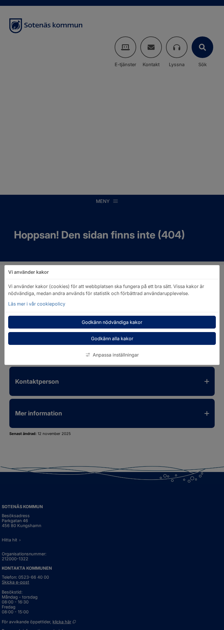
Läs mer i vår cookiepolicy (36, 304)
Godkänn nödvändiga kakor (112, 322)
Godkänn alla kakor (112, 338)
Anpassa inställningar (116, 355)
